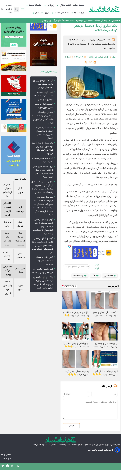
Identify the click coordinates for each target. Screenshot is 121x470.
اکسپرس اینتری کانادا (7, 256)
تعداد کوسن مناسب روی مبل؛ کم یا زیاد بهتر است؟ (42, 270)
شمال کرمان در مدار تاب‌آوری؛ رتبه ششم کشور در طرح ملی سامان (42, 96)
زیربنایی (51, 5)
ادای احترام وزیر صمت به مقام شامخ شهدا (42, 160)
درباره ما (7, 458)
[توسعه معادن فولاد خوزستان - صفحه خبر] (13, 60)
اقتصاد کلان (65, 5)
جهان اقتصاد (77, 444)
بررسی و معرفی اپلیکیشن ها (7, 190)
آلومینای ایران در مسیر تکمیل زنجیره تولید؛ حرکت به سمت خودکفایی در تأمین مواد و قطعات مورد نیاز (42, 245)
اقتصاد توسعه (35, 5)
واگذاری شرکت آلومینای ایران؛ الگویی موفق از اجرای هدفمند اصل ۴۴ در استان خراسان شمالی (42, 283)
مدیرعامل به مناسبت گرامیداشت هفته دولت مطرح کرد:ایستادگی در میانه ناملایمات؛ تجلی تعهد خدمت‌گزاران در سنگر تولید (42, 206)
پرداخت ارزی (7, 224)
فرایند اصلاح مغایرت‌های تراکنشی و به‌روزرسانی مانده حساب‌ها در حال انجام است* (43, 172)
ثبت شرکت (20, 224)
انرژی (47, 13)
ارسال (71, 426)
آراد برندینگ (20, 209)
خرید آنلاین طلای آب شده (7, 239)
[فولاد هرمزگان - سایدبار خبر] (43, 50)
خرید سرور (20, 288)
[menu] (23, 9)
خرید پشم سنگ (20, 271)
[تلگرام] (86, 62)
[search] (16, 9)
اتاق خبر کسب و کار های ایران (7, 209)
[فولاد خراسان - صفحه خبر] (13, 109)
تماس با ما (6, 454)
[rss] (17, 466)
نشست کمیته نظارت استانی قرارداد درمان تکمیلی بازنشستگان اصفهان (44, 133)
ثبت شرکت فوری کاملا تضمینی (20, 239)
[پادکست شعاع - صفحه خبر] (13, 34)
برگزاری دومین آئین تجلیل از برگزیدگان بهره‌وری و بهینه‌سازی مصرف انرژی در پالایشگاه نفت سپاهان (42, 187)
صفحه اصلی (78, 5)
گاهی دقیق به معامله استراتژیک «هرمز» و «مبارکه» (44, 261)
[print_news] (94, 62)
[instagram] (12, 466)
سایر (37, 13)
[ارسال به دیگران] (90, 62)
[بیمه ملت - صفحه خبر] (13, 155)
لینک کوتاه (97, 266)
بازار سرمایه (79, 13)
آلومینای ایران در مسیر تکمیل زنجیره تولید (44, 105)
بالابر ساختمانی (20, 256)
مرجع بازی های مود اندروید (7, 288)
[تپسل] (69, 246)
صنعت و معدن (61, 13)
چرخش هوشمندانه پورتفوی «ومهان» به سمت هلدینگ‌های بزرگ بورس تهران (74, 20)
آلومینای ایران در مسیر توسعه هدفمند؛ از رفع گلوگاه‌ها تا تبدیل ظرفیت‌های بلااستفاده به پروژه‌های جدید (43, 227)
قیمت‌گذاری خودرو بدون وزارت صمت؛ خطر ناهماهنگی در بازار (43, 84)
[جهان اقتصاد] (104, 9)
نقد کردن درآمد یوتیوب (7, 271)
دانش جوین (20, 190)
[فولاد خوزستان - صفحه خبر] (13, 85)
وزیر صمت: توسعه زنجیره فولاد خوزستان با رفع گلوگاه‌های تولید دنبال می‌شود (42, 148)
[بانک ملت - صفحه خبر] (13, 128)
